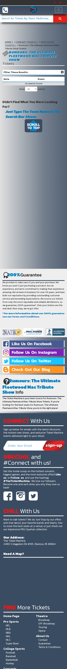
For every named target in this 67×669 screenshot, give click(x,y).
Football (10, 652)
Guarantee (44, 643)
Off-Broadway (46, 623)
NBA (8, 633)
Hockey (10, 663)
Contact (42, 640)
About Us (42, 636)
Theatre (42, 616)
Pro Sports (11, 621)
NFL (8, 625)
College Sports (14, 648)
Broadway (44, 620)
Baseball (11, 656)
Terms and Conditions (25, 316)
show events (32, 89)
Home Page (11, 616)
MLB (8, 629)
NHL (8, 636)
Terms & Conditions (49, 647)
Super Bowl (12, 643)
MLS (8, 640)
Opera (41, 631)
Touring (42, 627)
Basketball (12, 660)
